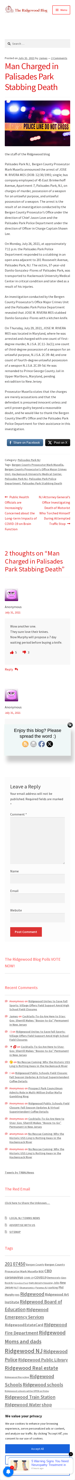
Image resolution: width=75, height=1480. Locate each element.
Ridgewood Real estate (31, 1368)
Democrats (53, 1277)
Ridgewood (32, 1294)
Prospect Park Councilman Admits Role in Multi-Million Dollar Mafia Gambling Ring (35, 1092)
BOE (41, 1271)
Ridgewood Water (23, 1404)
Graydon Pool (21, 1283)
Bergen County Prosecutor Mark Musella (37, 465)
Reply (9, 669)
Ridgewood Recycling (17, 1377)
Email (14, 891)
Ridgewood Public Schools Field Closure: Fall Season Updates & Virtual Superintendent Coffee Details (39, 1077)
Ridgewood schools (43, 1385)
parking (53, 1287)
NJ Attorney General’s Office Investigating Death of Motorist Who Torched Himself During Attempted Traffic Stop (54, 510)
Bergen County (35, 1264)
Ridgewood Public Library (43, 1360)
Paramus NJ (41, 1287)
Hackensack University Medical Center (36, 474)
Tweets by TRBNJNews (19, 1172)
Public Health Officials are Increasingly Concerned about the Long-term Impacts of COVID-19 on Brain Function (21, 513)
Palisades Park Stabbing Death (42, 483)
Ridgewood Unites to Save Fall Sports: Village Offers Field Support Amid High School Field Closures (39, 1005)
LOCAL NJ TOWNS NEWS (24, 1218)
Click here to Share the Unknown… (27, 1203)
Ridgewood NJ (24, 1351)
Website (16, 910)
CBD (48, 1270)
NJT (16, 1287)
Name (14, 871)
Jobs (56, 1283)
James (43, 58)
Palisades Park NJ (29, 460)
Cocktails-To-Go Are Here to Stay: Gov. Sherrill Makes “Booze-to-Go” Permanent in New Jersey (39, 1020)
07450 (19, 1264)
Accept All (37, 1449)
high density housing (41, 1282)
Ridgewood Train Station (30, 1397)
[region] (37, 1444)
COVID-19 (29, 1277)
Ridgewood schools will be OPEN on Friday (27, 1391)
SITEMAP (15, 1232)
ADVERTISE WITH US (22, 1225)
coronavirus (14, 1277)
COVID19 (40, 1277)
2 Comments (59, 58)
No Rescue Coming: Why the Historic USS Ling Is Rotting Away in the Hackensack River (39, 1064)
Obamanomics (27, 1287)
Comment (18, 814)
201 (8, 1264)
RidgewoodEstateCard (24, 1324)
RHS (17, 1294)
